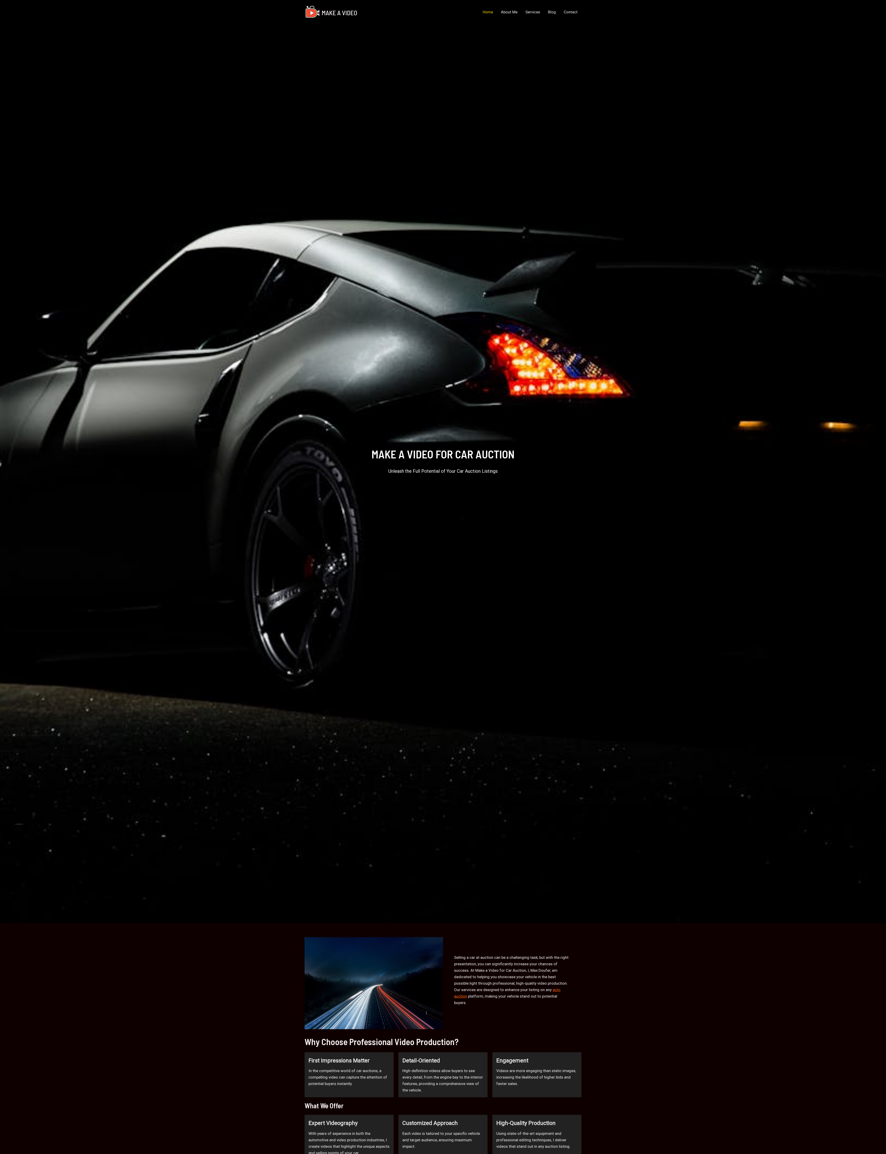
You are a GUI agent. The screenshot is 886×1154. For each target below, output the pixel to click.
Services (532, 12)
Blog (552, 12)
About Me (509, 12)
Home (488, 12)
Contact (571, 12)
